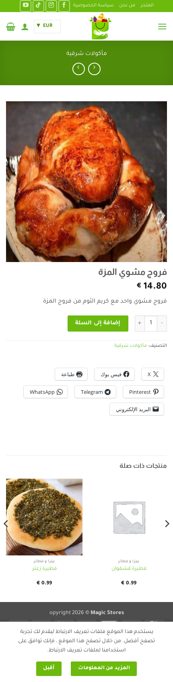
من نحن (127, 5)
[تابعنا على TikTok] (38, 6)
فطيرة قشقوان (128, 569)
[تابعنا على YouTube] (25, 6)
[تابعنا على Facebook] (64, 6)
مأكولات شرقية (86, 54)
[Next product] (94, 69)
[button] (162, 26)
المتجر (147, 5)
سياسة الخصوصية (93, 5)
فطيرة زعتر (44, 569)
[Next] (6, 539)
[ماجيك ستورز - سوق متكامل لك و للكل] (100, 26)
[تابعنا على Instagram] (51, 6)
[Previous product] (78, 69)
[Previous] (166, 539)
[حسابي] (25, 26)
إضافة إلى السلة (97, 323)
